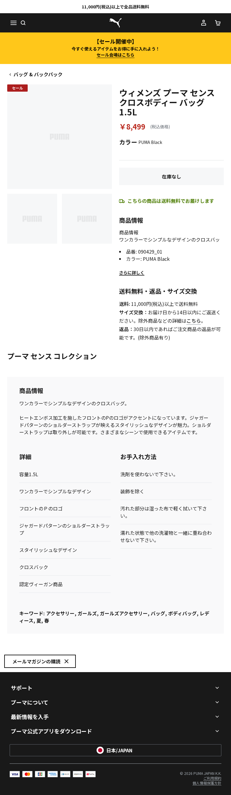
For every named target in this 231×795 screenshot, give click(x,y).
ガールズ (87, 613)
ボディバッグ (182, 613)
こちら (193, 320)
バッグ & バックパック (38, 74)
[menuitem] (212, 778)
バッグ (158, 613)
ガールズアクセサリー (124, 613)
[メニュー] (13, 23)
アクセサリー (60, 613)
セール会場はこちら (115, 55)
